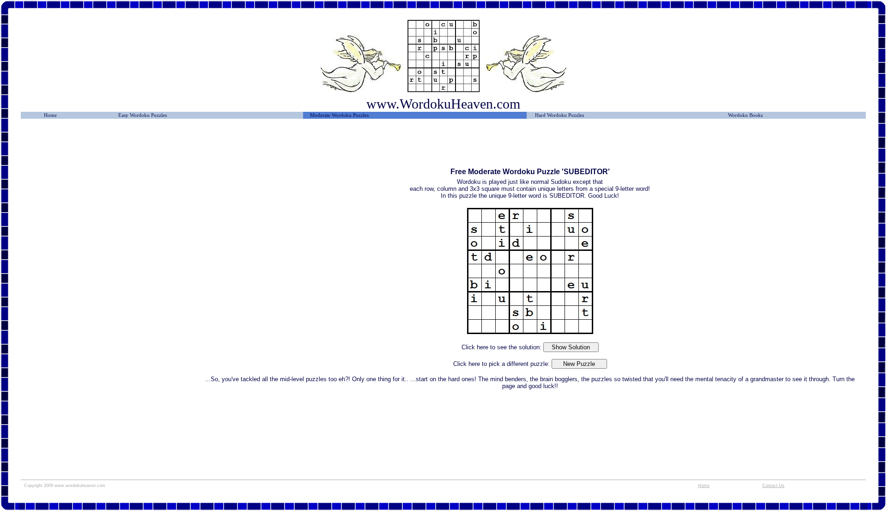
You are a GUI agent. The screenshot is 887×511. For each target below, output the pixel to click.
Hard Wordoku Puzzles (559, 115)
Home (50, 115)
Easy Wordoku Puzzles (142, 115)
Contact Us (773, 485)
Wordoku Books (745, 115)
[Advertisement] (110, 146)
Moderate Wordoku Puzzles (339, 115)
